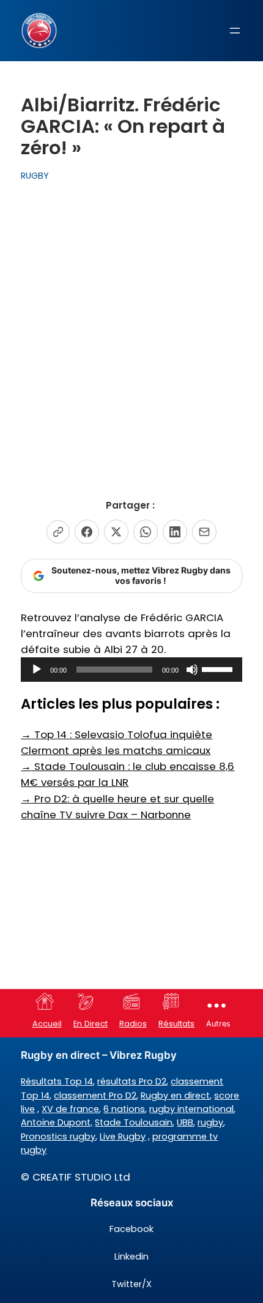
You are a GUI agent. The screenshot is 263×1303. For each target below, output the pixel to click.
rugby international (191, 1109)
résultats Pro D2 (131, 1081)
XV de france (70, 1109)
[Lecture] (37, 669)
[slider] (219, 668)
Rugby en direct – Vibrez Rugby (99, 1055)
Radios (133, 1023)
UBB (185, 1122)
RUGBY (35, 176)
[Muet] (192, 669)
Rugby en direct (175, 1095)
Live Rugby (123, 1136)
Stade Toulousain (133, 1122)
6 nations (124, 1109)
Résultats (176, 1023)
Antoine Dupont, (56, 1122)
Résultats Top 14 (57, 1081)
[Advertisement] (131, 327)
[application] (131, 669)
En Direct (90, 1023)
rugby (210, 1122)
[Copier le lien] (58, 531)
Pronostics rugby (58, 1136)
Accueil (47, 1023)
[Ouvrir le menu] (235, 30)
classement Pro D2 (95, 1095)
